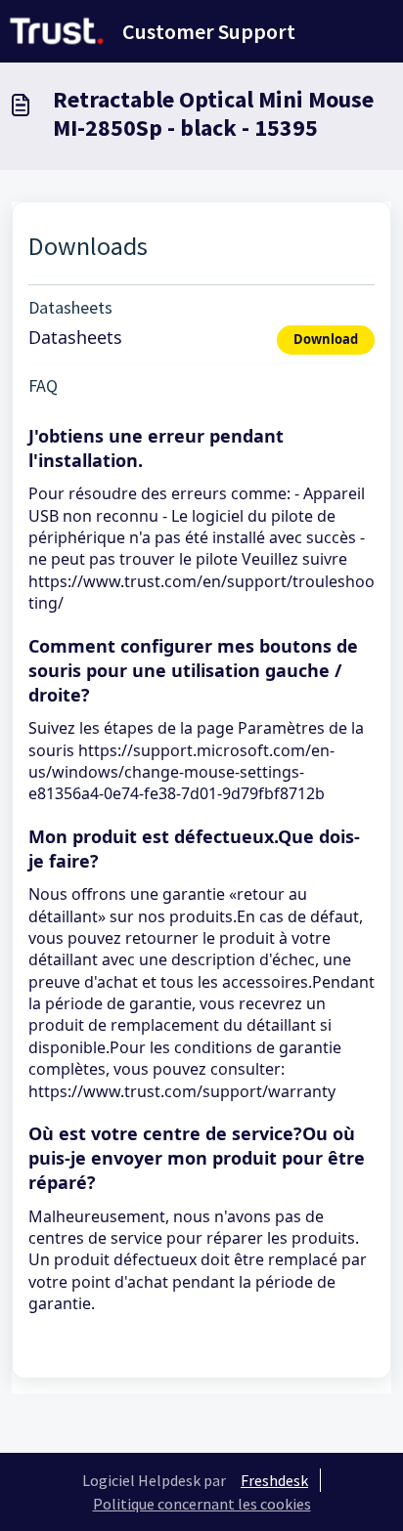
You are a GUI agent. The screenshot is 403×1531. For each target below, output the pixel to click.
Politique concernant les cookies (202, 1503)
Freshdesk (274, 1480)
